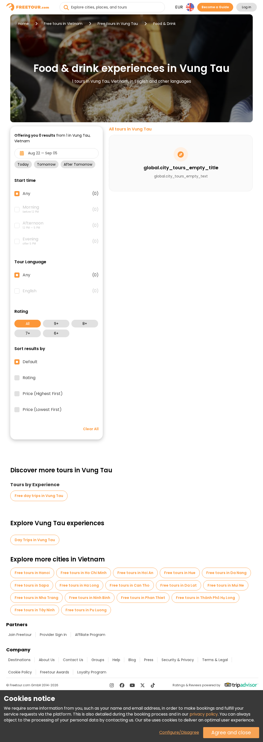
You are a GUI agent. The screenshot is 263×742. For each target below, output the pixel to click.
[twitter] (142, 685)
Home (23, 23)
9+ (56, 323)
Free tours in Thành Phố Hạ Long (205, 597)
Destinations (19, 659)
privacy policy (204, 714)
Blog (132, 659)
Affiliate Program (90, 634)
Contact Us (73, 659)
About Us (47, 659)
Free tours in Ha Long (79, 585)
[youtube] (132, 685)
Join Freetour (20, 634)
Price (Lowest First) (42, 409)
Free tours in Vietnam (63, 23)
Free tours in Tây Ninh (35, 610)
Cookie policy (20, 672)
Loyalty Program (91, 672)
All (28, 323)
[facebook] (122, 685)
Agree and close (231, 732)
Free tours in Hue (179, 572)
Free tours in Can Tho (129, 585)
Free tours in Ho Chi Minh (84, 572)
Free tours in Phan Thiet (143, 597)
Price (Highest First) (43, 393)
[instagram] (112, 685)
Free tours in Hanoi (32, 572)
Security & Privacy (178, 659)
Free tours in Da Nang (226, 572)
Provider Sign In (53, 634)
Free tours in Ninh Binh (89, 597)
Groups (97, 659)
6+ (56, 333)
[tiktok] (153, 685)
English (61, 291)
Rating (29, 377)
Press (148, 659)
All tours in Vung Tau (130, 129)
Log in (246, 7)
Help (116, 659)
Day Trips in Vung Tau (35, 539)
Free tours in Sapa (32, 585)
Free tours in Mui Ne (226, 585)
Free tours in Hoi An (135, 572)
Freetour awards (54, 672)
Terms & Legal (215, 659)
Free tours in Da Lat (178, 585)
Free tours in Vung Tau (118, 23)
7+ (27, 333)
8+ (84, 323)
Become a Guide (215, 7)
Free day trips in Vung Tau (39, 495)
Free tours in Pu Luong (86, 610)
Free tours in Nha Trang (36, 597)
